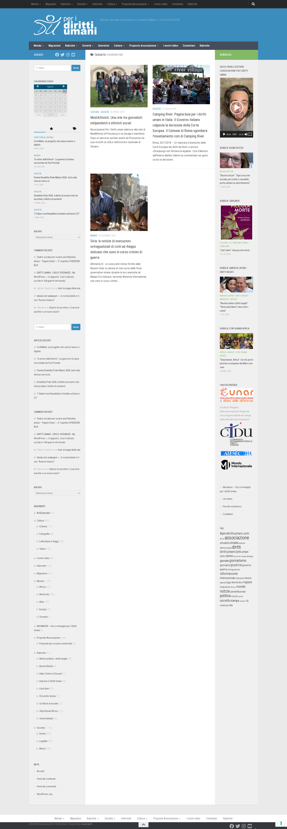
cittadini (233, 543)
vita (231, 605)
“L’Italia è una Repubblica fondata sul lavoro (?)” (57, 213)
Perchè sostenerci (232, 506)
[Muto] (246, 134)
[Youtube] (73, 55)
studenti (242, 601)
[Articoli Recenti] (40, 128)
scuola (234, 596)
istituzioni (240, 578)
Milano (233, 587)
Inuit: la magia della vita (69, 288)
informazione (229, 573)
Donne (42, 733)
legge (228, 582)
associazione (237, 538)
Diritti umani (242, 551)
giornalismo (237, 560)
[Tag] (74, 128)
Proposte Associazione (134, 4)
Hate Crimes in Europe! (50, 673)
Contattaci (177, 4)
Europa (42, 609)
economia (237, 556)
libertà (235, 582)
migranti (247, 582)
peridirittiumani (238, 591)
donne (229, 556)
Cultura (111, 4)
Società (81, 4)
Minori (42, 748)
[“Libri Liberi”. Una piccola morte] (236, 222)
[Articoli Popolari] (51, 128)
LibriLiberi (44, 688)
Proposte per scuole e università (55, 643)
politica (225, 595)
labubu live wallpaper (47, 295)
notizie (225, 591)
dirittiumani (227, 552)
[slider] (235, 134)
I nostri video (160, 4)
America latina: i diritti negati (53, 658)
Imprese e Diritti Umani (50, 681)
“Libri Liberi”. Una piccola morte (235, 250)
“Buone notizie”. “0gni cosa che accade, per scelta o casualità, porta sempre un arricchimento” (235, 179)
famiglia (250, 556)
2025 (62, 115)
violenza (224, 605)
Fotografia (44, 533)
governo (246, 565)
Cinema (43, 526)
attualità (224, 543)
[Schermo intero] (250, 134)
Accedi (40, 771)
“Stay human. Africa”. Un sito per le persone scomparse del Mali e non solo (236, 363)
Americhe (44, 594)
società (225, 600)
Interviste (97, 4)
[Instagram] (68, 55)
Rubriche (65, 4)
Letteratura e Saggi (48, 541)
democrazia (226, 547)
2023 (39, 115)
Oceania (43, 616)
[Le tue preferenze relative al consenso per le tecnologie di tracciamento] (281, 823)
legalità (222, 582)
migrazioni (225, 586)
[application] (236, 108)
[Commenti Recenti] (63, 128)
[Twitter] (62, 55)
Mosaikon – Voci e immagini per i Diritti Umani (235, 489)
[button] (236, 107)
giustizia (236, 565)
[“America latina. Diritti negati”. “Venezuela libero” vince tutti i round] (236, 284)
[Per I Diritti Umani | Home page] (65, 25)
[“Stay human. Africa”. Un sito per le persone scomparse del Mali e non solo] (236, 341)
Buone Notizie (46, 666)
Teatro (42, 548)
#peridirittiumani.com (234, 533)
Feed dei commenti (46, 786)
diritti (236, 547)
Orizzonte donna (47, 696)
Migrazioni (51, 4)
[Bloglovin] (78, 55)
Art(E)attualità (43, 512)
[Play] (224, 134)
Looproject (86, 824)
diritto (222, 556)
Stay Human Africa (48, 711)
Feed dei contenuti (46, 778)
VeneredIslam (46, 718)
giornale (224, 560)
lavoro (248, 578)
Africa (42, 586)
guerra (223, 569)
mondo (240, 587)
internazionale (227, 578)
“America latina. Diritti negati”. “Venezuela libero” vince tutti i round (234, 307)
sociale (240, 596)
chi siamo (227, 498)
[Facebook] (57, 55)
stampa (234, 601)
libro (241, 582)
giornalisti (225, 565)
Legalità (43, 741)
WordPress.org (44, 794)
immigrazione (233, 569)
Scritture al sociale (43, 137)
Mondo (34, 4)
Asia (41, 601)
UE (247, 600)
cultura (242, 543)
